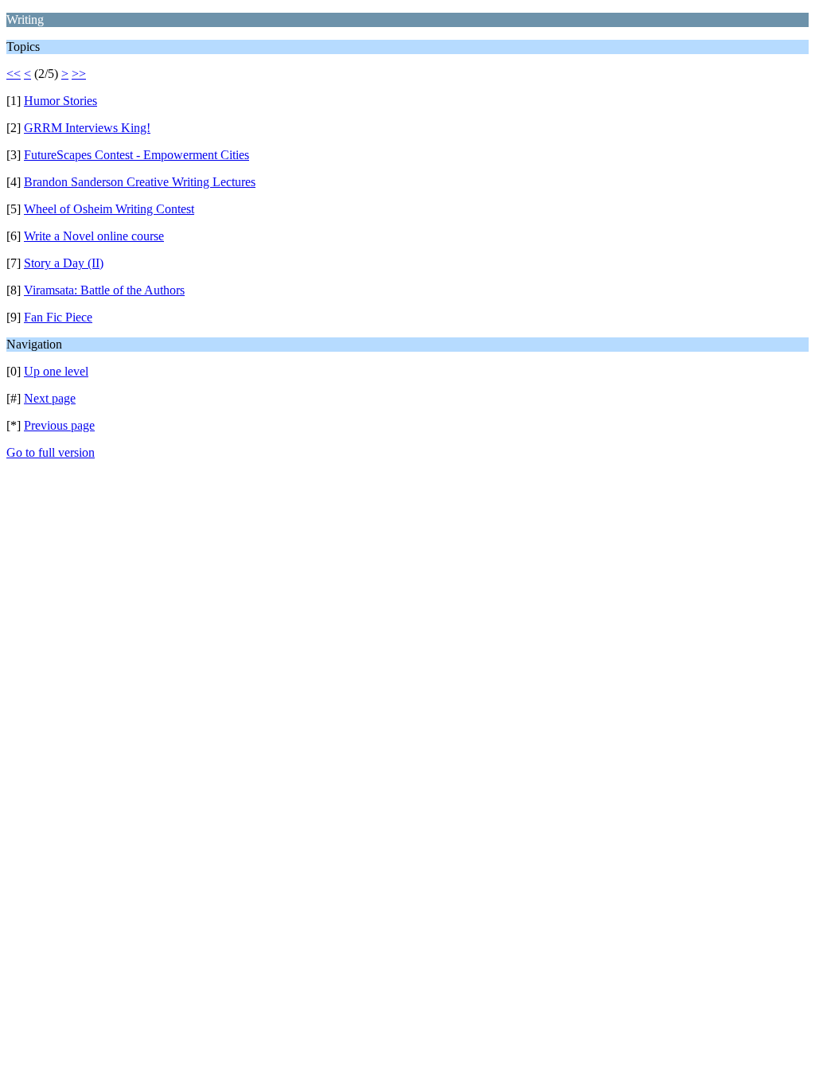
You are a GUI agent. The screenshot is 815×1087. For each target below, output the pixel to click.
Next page (50, 398)
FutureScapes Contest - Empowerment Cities (136, 155)
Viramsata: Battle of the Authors (104, 290)
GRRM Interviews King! (87, 127)
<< (13, 73)
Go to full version (50, 452)
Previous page (59, 425)
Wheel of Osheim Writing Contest (109, 209)
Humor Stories (60, 100)
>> (79, 73)
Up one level (56, 371)
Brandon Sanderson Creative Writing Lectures (139, 182)
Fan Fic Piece (58, 317)
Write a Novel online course (94, 236)
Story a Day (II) (63, 263)
